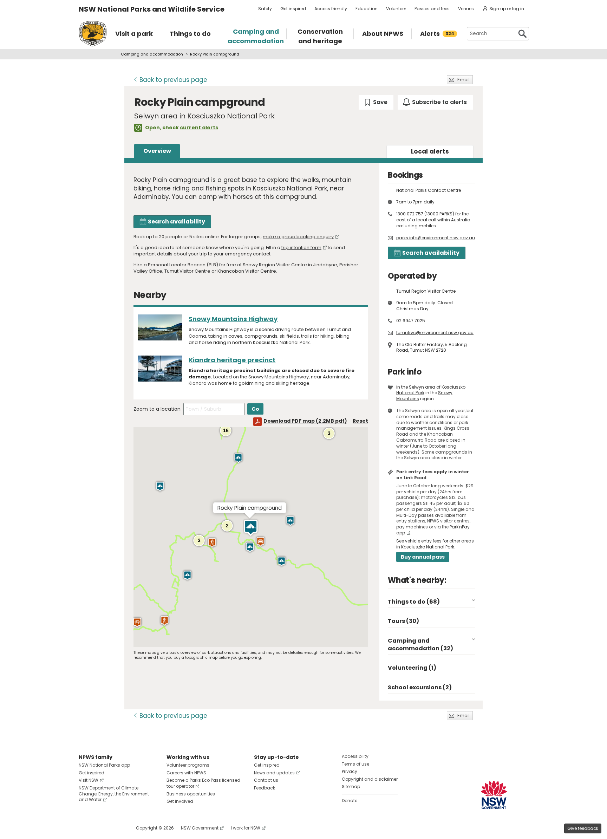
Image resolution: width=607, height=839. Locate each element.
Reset (360, 420)
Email (463, 79)
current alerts (199, 127)
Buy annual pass (423, 556)
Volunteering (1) (412, 668)
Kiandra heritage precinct (232, 360)
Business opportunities (191, 794)
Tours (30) (403, 621)
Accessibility (355, 756)
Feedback (264, 788)
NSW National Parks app (104, 765)
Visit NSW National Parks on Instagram (100, 827)
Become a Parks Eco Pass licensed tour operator (203, 783)
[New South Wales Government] (494, 795)
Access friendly (330, 9)
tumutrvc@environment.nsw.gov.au (435, 333)
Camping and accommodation (152, 54)
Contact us (266, 780)
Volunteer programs (188, 765)
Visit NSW (88, 780)
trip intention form (301, 247)
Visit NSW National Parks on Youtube (115, 827)
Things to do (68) (414, 602)
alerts (430, 151)
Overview (157, 151)
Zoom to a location (157, 408)
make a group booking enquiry (298, 236)
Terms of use (355, 764)
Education (366, 9)
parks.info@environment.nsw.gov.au (435, 238)
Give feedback (582, 828)
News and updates (274, 773)
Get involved (180, 801)
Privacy (349, 771)
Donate (349, 801)
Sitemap (351, 786)
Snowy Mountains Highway (233, 319)
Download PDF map (305, 420)
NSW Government (199, 828)
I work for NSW (245, 828)
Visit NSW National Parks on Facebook (85, 827)
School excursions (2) (420, 687)
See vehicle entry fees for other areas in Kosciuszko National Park (435, 544)
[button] (238, 458)
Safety (265, 9)
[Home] (93, 33)
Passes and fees (432, 9)
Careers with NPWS (186, 773)
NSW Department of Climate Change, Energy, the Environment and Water (114, 794)
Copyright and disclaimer (370, 779)
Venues (466, 9)
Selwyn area (422, 387)
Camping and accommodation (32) (420, 644)
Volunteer (396, 9)
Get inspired (293, 9)
